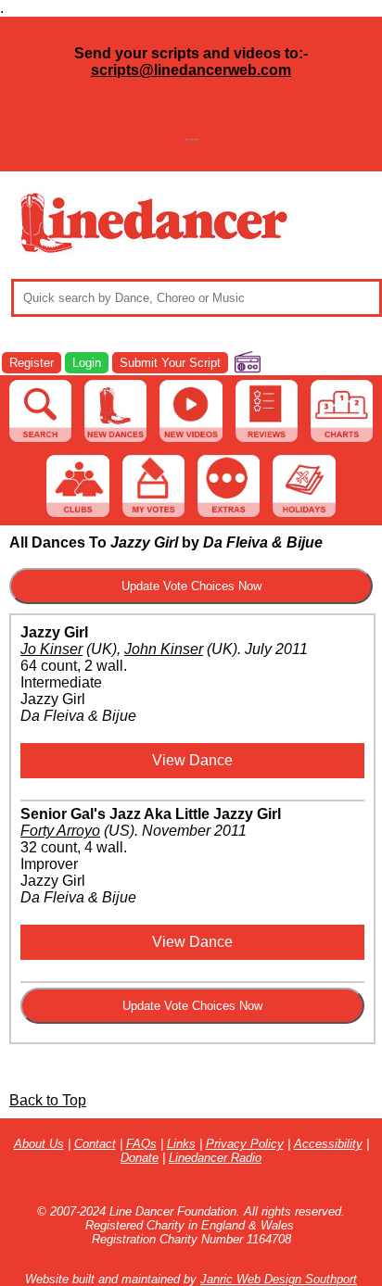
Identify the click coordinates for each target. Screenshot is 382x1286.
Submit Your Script (170, 363)
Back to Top (47, 1100)
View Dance (192, 760)
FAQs (141, 1144)
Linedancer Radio (215, 1158)
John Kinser (163, 649)
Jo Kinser (51, 649)
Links (181, 1144)
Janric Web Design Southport (278, 1279)
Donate (140, 1158)
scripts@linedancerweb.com (191, 70)
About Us (39, 1144)
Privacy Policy (245, 1144)
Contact (95, 1144)
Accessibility (328, 1144)
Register (31, 363)
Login (86, 363)
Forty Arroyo (60, 830)
